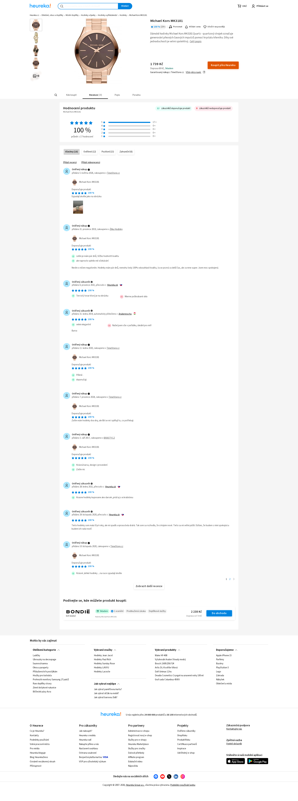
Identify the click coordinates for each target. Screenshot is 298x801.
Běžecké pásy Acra (42, 691)
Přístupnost (35, 766)
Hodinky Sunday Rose (104, 663)
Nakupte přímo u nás (89, 744)
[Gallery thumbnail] (36, 25)
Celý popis (195, 41)
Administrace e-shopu (138, 731)
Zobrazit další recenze (149, 586)
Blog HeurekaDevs (39, 757)
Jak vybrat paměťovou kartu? (108, 689)
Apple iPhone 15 (224, 655)
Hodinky (123, 15)
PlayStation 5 (222, 667)
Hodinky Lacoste (102, 671)
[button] (71, 95)
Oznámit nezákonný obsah (42, 761)
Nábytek (220, 679)
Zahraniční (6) (126, 151)
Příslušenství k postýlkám (45, 671)
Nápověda (133, 766)
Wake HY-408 (161, 655)
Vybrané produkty (165, 650)
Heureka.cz (34, 15)
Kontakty (34, 735)
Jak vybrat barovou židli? (105, 697)
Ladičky (36, 655)
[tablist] (130, 95)
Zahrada (220, 675)
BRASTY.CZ (109, 438)
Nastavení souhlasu (88, 748)
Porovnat (177, 26)
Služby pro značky (136, 748)
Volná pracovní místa (40, 744)
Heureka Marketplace (138, 744)
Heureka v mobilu (87, 735)
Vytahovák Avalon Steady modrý (170, 659)
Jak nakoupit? (85, 731)
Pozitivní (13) (108, 151)
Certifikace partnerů (187, 744)
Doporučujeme (225, 650)
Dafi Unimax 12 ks (163, 671)
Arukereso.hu (125, 314)
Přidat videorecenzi (90, 162)
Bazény (219, 663)
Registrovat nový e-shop (140, 735)
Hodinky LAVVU (101, 667)
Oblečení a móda (224, 683)
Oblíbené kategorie (44, 650)
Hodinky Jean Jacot (103, 655)
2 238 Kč (196, 612)
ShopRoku (182, 735)
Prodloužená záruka (136, 611)
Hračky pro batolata (42, 675)
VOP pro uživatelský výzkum (92, 761)
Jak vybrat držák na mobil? (106, 693)
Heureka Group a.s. (135, 785)
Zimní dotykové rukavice (44, 687)
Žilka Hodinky (116, 229)
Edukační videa (135, 761)
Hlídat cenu (195, 26)
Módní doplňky (72, 15)
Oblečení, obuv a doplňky (52, 15)
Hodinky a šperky (88, 15)
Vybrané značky (103, 650)
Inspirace (181, 748)
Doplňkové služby (157, 611)
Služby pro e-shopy (137, 739)
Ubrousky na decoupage (44, 659)
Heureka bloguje (38, 753)
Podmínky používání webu (182, 785)
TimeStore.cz (113, 173)
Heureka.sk (112, 285)
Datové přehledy (136, 753)
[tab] (71, 95)
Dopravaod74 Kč (194, 616)
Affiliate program (136, 757)
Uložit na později (216, 26)
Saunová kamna (40, 663)
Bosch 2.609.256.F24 (164, 663)
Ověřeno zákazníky (186, 731)
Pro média (34, 748)
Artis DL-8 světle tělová (166, 667)
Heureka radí (85, 739)
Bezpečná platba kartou (90, 757)
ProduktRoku (183, 739)
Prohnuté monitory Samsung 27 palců (51, 679)
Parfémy (220, 659)
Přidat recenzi (70, 162)
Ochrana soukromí (87, 753)
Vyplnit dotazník (234, 743)
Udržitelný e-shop (186, 753)
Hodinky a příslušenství (107, 15)
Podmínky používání (39, 739)
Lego (218, 671)
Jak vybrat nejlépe (105, 684)
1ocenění (118, 611)
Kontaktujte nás (234, 729)
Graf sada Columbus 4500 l (167, 679)
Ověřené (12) (90, 151)
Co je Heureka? (37, 731)
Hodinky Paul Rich (102, 659)
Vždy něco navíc (193, 72)
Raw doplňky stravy (42, 683)
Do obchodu (219, 613)
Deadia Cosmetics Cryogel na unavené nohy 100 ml (179, 675)
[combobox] (88, 6)
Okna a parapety (40, 667)
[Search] (55, 95)
